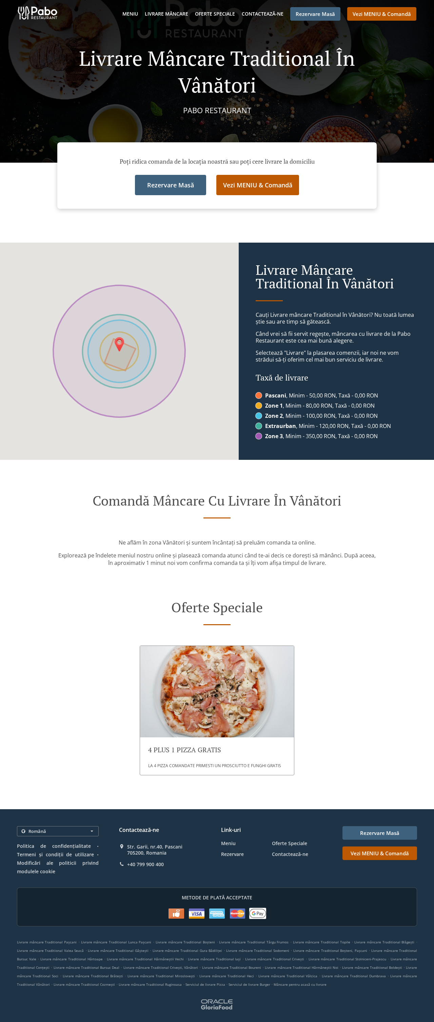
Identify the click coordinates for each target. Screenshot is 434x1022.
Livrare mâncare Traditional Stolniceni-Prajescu (348, 959)
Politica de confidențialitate (54, 846)
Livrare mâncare (166, 14)
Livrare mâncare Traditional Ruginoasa (150, 984)
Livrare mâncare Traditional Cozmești (84, 984)
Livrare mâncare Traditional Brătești (93, 976)
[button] (217, 710)
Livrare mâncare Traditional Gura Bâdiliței (187, 950)
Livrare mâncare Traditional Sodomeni (257, 950)
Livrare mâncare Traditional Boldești (372, 967)
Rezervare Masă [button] (315, 14)
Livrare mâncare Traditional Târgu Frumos (254, 942)
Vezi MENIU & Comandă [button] (382, 14)
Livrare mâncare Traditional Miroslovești (161, 976)
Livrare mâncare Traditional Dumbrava (354, 976)
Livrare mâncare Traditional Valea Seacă (50, 950)
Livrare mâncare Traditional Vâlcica (287, 976)
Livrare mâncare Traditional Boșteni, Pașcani (330, 950)
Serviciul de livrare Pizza (205, 984)
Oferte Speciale (215, 14)
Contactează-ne (262, 14)
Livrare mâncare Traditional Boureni (231, 967)
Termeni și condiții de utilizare (55, 854)
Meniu (130, 14)
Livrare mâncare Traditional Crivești (274, 959)
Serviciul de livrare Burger (250, 984)
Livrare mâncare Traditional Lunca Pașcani (116, 942)
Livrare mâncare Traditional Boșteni (185, 942)
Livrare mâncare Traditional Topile (321, 942)
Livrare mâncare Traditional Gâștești (118, 950)
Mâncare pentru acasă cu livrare (300, 984)
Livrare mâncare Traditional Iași (214, 959)
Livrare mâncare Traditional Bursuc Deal (87, 967)
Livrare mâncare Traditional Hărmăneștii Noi (301, 967)
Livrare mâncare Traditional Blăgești (384, 942)
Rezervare (232, 854)
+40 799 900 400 (145, 864)
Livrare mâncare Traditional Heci (226, 976)
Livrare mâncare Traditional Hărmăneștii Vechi (145, 959)
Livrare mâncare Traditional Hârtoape (71, 959)
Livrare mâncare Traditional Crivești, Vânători (160, 967)
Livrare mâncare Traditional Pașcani (47, 942)
